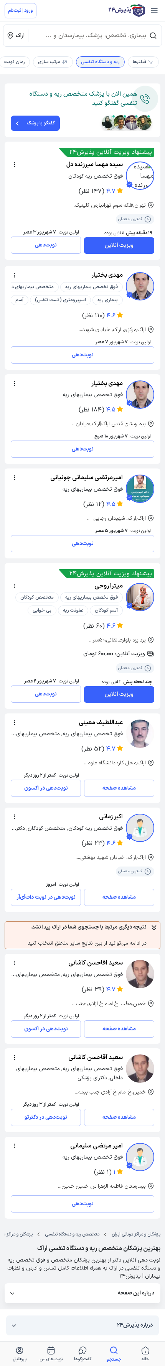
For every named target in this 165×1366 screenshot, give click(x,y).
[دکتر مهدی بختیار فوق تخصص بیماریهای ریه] (140, 394)
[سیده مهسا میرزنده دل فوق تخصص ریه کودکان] (140, 176)
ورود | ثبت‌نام (20, 10)
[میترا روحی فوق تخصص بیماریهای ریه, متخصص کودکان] (140, 597)
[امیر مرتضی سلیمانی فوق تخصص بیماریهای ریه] (140, 1157)
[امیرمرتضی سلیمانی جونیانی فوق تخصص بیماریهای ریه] (140, 489)
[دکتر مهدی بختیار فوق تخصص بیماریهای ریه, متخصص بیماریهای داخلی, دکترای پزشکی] (140, 286)
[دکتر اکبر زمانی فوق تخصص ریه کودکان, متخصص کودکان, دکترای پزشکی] (140, 828)
